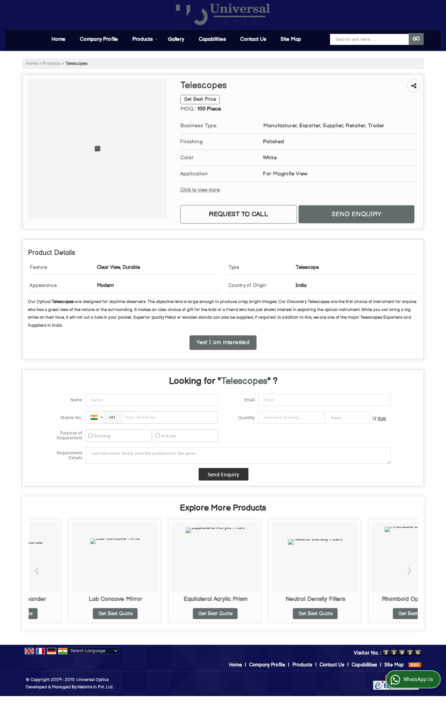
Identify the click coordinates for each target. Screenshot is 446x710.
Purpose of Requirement (69, 435)
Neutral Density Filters (278, 599)
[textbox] (347, 417)
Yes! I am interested (223, 342)
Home (58, 39)
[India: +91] (95, 417)
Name (76, 400)
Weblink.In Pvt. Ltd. (95, 687)
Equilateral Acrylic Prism (178, 599)
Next (408, 570)
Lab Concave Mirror (78, 599)
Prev (37, 570)
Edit (381, 419)
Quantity (246, 418)
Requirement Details (69, 455)
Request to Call (238, 214)
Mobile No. (71, 418)
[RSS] (415, 665)
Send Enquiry (356, 214)
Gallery (176, 39)
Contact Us (253, 39)
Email (249, 400)
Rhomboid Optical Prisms (378, 599)
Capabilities (212, 39)
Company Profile (99, 39)
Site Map (290, 39)
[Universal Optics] (223, 14)
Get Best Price (200, 99)
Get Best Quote (78, 614)
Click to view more (200, 190)
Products (142, 39)
